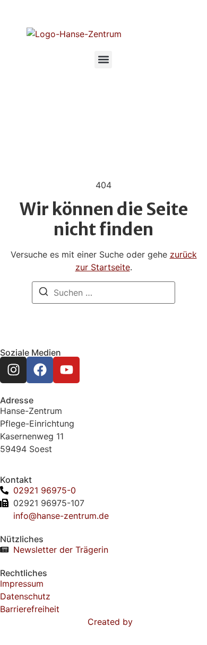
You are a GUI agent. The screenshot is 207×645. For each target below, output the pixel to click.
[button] (103, 59)
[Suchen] (43, 293)
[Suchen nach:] (103, 292)
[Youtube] (66, 370)
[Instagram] (13, 370)
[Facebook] (40, 370)
